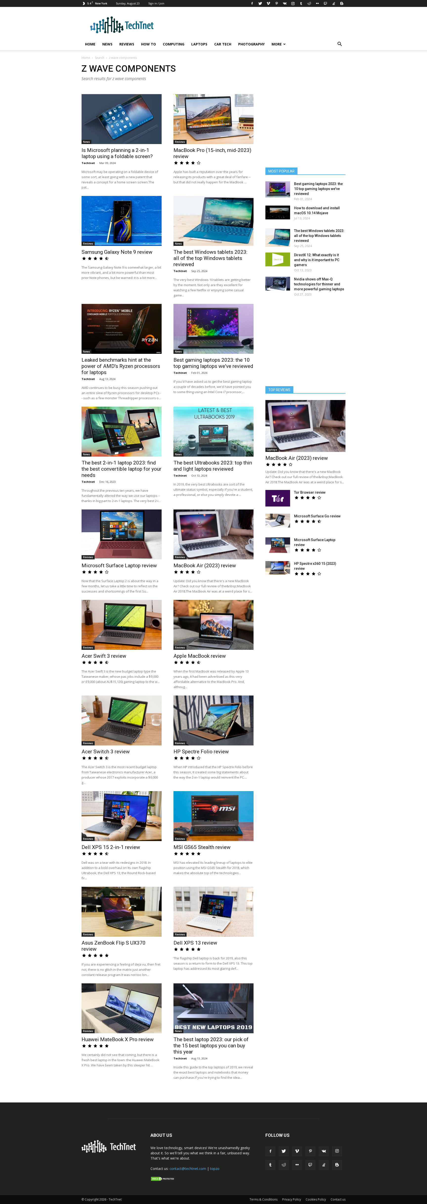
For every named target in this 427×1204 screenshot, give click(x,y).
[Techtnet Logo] (110, 1152)
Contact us (338, 1199)
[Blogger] (341, 3)
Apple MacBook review (199, 656)
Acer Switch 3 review (106, 752)
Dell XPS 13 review (195, 943)
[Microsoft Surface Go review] (277, 521)
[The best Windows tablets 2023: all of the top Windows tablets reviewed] (213, 221)
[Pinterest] (276, 3)
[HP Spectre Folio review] (213, 720)
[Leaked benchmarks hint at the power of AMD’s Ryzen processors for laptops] (122, 329)
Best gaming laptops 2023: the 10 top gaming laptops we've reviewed (213, 363)
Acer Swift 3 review (104, 656)
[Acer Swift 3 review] (122, 625)
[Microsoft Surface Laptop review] (122, 534)
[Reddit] (309, 3)
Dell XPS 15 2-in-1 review (111, 847)
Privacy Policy (291, 1199)
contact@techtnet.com (188, 1168)
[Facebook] (252, 3)
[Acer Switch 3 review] (122, 720)
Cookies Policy (316, 1199)
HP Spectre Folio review (201, 752)
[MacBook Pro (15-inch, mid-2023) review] (213, 119)
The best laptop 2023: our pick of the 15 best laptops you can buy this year (211, 1045)
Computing (173, 44)
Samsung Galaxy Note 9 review (117, 252)
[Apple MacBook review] (213, 625)
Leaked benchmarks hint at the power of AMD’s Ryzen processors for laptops (121, 366)
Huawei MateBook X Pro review (118, 1039)
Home (90, 44)
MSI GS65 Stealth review (202, 847)
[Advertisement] (305, 344)
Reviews (126, 44)
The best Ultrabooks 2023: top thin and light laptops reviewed (212, 466)
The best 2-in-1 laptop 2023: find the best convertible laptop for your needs (121, 469)
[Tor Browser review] (277, 498)
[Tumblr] (301, 3)
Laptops (199, 44)
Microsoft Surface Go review (317, 516)
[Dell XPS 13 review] (213, 912)
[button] (339, 44)
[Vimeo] (268, 3)
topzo (214, 1168)
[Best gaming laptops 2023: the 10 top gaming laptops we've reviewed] (213, 329)
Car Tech (222, 44)
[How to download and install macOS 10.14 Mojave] (277, 212)
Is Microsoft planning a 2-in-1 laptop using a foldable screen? (117, 153)
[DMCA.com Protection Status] (162, 1180)
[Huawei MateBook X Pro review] (122, 1008)
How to (148, 44)
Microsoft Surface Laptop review (119, 566)
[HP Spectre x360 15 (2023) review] (277, 568)
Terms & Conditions (264, 1199)
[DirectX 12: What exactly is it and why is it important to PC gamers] (277, 259)
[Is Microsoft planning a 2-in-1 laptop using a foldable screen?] (122, 119)
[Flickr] (317, 3)
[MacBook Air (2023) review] (213, 534)
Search (99, 58)
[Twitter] (260, 3)
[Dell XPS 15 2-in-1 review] (122, 816)
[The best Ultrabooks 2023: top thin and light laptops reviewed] (213, 432)
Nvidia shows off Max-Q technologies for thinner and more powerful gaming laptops (319, 284)
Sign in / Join (156, 3)
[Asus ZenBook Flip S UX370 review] (122, 912)
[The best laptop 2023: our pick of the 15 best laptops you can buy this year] (213, 1008)
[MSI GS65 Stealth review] (213, 816)
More (277, 44)
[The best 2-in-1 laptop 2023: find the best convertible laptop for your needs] (122, 432)
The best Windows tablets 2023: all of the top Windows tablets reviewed (210, 258)
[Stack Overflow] (333, 3)
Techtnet (88, 163)
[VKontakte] (284, 3)
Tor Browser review (309, 492)
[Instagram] (293, 3)
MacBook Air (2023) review (204, 566)
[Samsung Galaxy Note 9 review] (122, 221)
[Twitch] (325, 3)
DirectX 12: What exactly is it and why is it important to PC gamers (316, 260)
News (107, 44)
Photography (251, 44)
